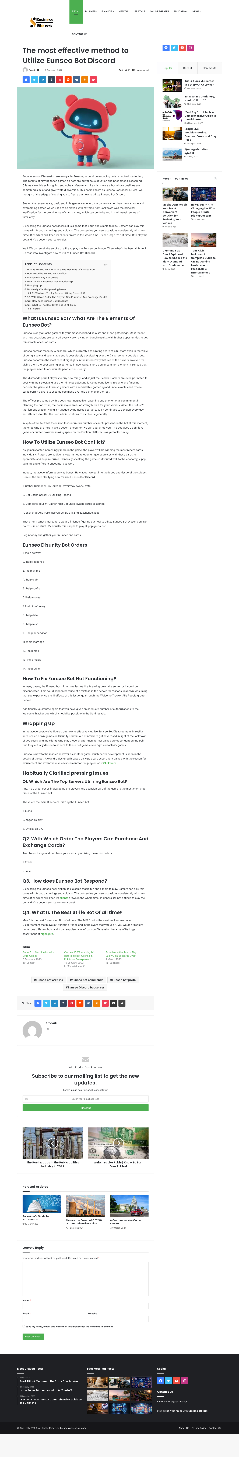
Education (181, 11)
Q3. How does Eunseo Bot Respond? (47, 301)
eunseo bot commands (87, 980)
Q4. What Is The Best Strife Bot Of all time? (51, 305)
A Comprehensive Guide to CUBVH (127, 1221)
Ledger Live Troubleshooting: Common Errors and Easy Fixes (200, 134)
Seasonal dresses (198, 1410)
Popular (167, 68)
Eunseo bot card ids (49, 980)
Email (27, 1313)
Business (91, 11)
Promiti (32, 70)
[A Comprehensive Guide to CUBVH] (129, 1206)
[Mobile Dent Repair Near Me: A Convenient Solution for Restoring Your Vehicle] (175, 194)
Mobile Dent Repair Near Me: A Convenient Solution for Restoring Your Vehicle (175, 214)
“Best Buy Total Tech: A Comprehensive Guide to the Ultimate (200, 115)
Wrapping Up (34, 285)
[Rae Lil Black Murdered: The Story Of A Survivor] (172, 85)
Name (27, 1300)
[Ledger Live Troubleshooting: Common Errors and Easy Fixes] (172, 133)
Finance (106, 11)
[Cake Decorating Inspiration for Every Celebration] (97, 1382)
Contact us (79, 34)
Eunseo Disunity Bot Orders (42, 277)
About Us (184, 1428)
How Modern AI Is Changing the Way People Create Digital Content (203, 210)
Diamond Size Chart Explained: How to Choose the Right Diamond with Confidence (175, 258)
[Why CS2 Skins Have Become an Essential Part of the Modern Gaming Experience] (141, 1395)
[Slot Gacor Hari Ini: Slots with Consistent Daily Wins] (141, 1408)
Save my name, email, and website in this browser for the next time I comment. (70, 1326)
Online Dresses (159, 11)
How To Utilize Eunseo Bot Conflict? (47, 273)
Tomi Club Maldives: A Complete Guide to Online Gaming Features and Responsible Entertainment (203, 261)
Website (92, 1313)
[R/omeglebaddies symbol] (172, 154)
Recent (187, 68)
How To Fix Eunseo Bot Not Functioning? (50, 281)
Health (123, 11)
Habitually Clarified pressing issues (46, 289)
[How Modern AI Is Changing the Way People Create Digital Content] (203, 194)
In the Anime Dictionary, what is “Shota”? (199, 98)
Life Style (139, 11)
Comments (209, 68)
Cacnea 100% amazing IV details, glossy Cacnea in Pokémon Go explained (78, 956)
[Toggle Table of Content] (103, 265)
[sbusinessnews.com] (43, 23)
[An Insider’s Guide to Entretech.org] (42, 1204)
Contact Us (215, 1428)
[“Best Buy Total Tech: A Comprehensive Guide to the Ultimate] (172, 116)
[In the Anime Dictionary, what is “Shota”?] (172, 101)
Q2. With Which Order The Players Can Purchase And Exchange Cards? (67, 297)
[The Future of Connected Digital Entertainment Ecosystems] (97, 1408)
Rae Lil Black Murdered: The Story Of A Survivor (199, 82)
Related (36, 308)
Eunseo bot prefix (124, 980)
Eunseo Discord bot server (86, 987)
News (195, 11)
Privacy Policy (199, 1428)
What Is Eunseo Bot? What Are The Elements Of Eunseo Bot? (61, 269)
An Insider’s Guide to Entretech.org (36, 1217)
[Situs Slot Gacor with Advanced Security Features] (119, 1408)
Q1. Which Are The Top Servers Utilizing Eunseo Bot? (58, 293)
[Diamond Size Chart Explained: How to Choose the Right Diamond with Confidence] (175, 240)
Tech (75, 11)
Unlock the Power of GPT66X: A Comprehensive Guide (84, 1221)
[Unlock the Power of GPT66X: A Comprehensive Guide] (85, 1206)
